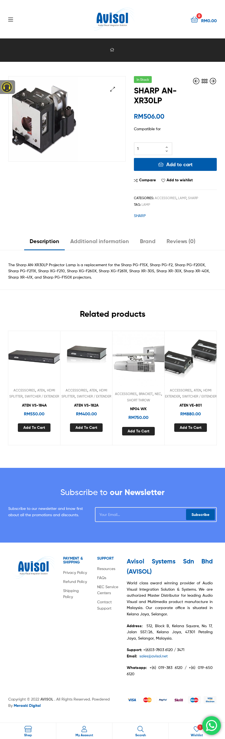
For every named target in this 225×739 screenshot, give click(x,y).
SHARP (193, 198)
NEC (158, 394)
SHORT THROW (138, 400)
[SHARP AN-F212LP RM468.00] (213, 81)
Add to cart (179, 164)
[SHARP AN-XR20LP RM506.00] (196, 81)
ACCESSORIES (165, 198)
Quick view (47, 359)
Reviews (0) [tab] (181, 241)
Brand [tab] (148, 241)
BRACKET (146, 394)
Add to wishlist (180, 179)
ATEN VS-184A (34, 405)
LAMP (182, 198)
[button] (112, 89)
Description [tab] (44, 241)
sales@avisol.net (153, 656)
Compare (147, 179)
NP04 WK (138, 408)
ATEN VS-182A (86, 405)
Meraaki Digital (27, 705)
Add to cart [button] (34, 427)
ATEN (41, 390)
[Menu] (22, 19)
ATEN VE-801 (190, 405)
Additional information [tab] (99, 241)
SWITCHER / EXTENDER (42, 396)
